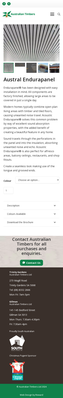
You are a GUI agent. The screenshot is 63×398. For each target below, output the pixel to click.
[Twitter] (9, 4)
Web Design (26, 394)
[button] (52, 14)
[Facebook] (4, 4)
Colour (7, 180)
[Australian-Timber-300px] (18, 14)
